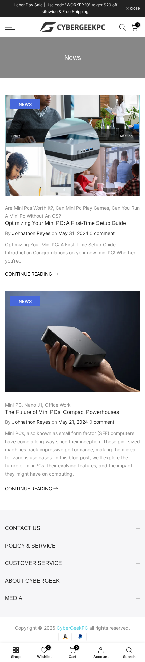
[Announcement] (65, 8)
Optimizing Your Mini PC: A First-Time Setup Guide (65, 223)
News (25, 104)
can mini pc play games (82, 208)
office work (58, 405)
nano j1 (33, 405)
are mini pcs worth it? (29, 208)
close (134, 8)
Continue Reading (29, 274)
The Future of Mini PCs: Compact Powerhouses (62, 412)
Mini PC (13, 405)
